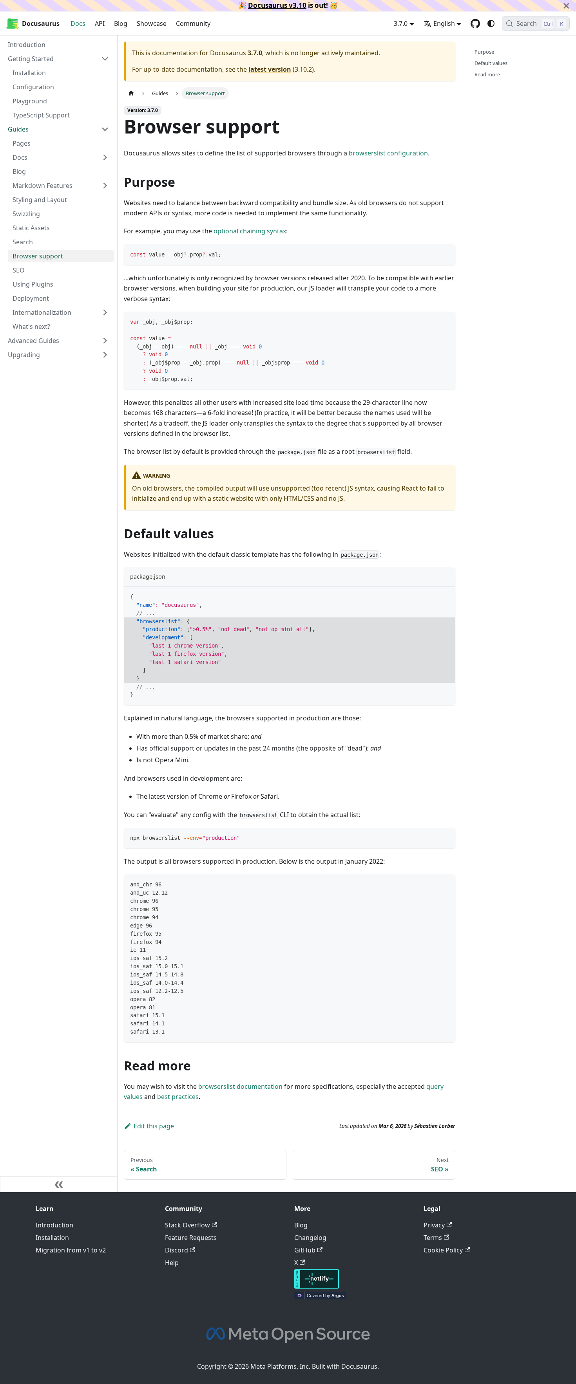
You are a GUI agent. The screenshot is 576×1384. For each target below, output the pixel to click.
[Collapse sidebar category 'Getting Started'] (105, 58)
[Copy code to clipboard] (445, 253)
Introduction (54, 1225)
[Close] (566, 5)
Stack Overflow (187, 1225)
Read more (487, 74)
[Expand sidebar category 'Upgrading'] (105, 354)
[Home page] (131, 93)
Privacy (434, 1225)
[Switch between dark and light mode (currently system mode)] (491, 23)
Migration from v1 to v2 (71, 1250)
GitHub (304, 1250)
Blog (120, 23)
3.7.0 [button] (401, 23)
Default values (491, 63)
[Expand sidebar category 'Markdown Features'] (105, 185)
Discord (176, 1250)
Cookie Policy (443, 1250)
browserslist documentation (240, 1086)
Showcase (152, 23)
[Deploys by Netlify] (316, 1286)
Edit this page (154, 1126)
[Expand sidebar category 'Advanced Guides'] (105, 340)
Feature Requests (191, 1237)
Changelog (310, 1237)
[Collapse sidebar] (59, 1184)
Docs (78, 23)
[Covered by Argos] (320, 1297)
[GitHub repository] (475, 23)
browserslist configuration (388, 153)
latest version (269, 69)
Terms (433, 1237)
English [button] (444, 23)
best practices (178, 1096)
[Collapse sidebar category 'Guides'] (105, 129)
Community (193, 23)
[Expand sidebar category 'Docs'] (105, 157)
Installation (52, 1237)
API (100, 23)
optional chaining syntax (250, 231)
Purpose (484, 51)
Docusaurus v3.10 (277, 5)
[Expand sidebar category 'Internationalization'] (105, 312)
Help (172, 1262)
